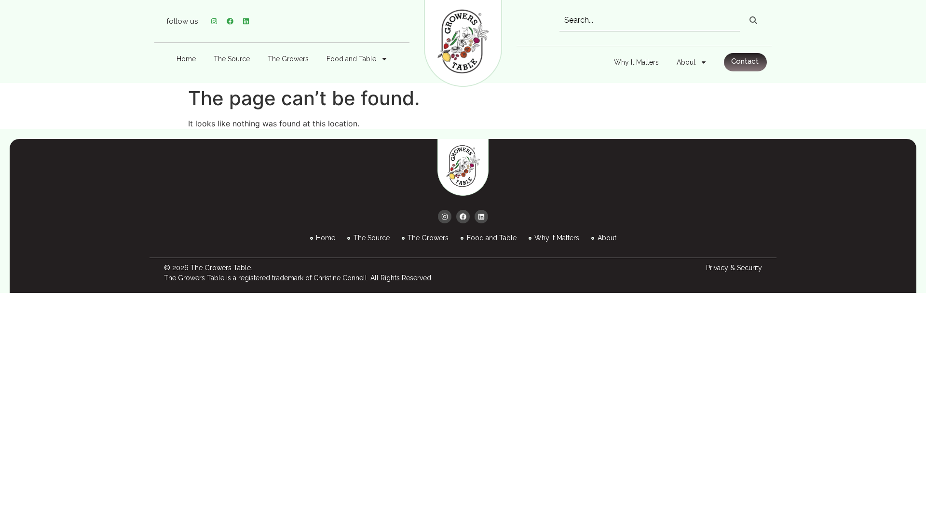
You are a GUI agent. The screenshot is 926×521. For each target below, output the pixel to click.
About (686, 62)
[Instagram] (214, 21)
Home (186, 59)
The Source (232, 59)
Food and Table (351, 59)
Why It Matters (636, 62)
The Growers (288, 59)
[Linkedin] (246, 21)
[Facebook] (230, 21)
